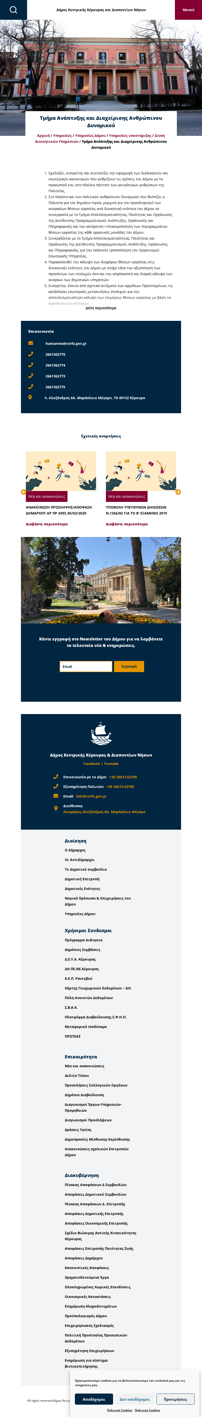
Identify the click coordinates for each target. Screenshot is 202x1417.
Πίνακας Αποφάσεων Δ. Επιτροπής (95, 1204)
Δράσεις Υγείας (78, 1129)
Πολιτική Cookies (119, 1410)
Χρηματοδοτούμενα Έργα (87, 1277)
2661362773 (55, 376)
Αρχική (43, 135)
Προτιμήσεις (175, 1399)
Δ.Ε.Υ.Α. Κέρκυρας (80, 959)
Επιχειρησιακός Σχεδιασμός (89, 1325)
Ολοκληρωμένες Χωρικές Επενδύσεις (98, 1287)
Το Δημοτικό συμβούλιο (86, 869)
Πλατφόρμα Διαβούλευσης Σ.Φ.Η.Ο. (96, 1017)
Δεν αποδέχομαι (135, 1399)
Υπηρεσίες (62, 135)
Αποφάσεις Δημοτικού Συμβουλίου (95, 1194)
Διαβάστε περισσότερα (46, 524)
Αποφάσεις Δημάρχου (84, 1258)
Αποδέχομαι (94, 1399)
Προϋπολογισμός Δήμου (86, 1316)
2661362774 (55, 365)
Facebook (92, 763)
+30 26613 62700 (123, 777)
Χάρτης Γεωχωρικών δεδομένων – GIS (98, 988)
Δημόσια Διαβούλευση (84, 1094)
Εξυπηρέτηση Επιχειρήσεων (89, 1350)
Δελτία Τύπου (77, 1075)
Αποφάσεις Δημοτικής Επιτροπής (94, 1213)
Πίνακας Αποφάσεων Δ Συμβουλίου (96, 1184)
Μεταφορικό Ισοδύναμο (86, 1026)
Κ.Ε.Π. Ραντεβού (78, 978)
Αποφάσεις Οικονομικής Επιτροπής (96, 1223)
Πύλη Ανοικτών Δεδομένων (89, 997)
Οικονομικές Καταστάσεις (88, 1296)
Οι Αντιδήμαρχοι (80, 859)
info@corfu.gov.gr (91, 796)
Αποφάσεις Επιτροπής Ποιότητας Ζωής (99, 1248)
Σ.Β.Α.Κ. (71, 1007)
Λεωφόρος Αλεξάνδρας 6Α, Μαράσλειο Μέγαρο (104, 811)
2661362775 (55, 387)
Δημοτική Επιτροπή (82, 879)
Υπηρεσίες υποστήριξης (130, 135)
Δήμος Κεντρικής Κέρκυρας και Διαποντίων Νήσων (101, 9)
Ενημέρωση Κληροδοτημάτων (91, 1306)
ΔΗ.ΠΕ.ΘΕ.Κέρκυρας (82, 968)
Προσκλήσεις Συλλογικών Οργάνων (96, 1085)
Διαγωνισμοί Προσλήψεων (88, 1120)
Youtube (111, 763)
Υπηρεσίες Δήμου (90, 135)
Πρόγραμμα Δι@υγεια (83, 940)
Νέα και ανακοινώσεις (46, 496)
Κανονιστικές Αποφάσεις (87, 1267)
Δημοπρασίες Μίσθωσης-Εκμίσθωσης (97, 1139)
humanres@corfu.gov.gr (66, 343)
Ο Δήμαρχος (75, 850)
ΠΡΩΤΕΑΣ (73, 1036)
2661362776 (55, 354)
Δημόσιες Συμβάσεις (82, 949)
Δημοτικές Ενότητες (82, 888)
